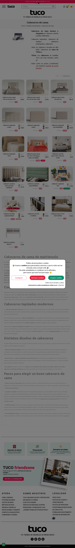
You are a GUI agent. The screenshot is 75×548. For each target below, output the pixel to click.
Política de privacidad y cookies (54, 282)
